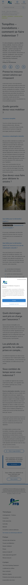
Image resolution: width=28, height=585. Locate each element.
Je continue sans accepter (21, 279)
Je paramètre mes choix (14, 304)
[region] (14, 292)
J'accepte (14, 300)
